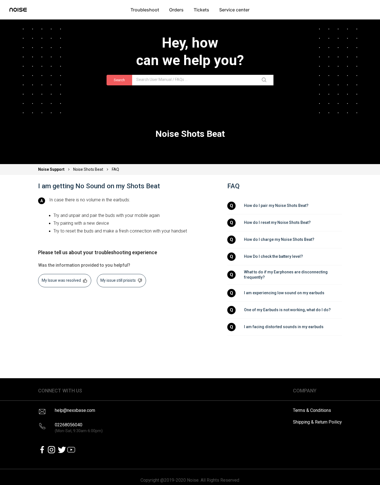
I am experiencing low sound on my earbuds (284, 293)
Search (119, 80)
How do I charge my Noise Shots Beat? (279, 239)
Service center (234, 10)
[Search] (265, 80)
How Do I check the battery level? (273, 256)
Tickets (201, 10)
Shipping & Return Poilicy (317, 422)
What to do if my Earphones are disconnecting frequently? (286, 275)
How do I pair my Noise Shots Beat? (276, 205)
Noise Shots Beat (88, 169)
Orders (176, 10)
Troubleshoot (144, 10)
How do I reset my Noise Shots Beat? (277, 222)
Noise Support (51, 169)
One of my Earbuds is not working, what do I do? (287, 310)
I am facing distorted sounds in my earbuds (284, 327)
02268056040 (79, 427)
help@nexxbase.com (75, 410)
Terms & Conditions (312, 410)
